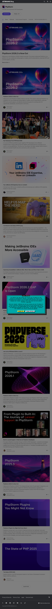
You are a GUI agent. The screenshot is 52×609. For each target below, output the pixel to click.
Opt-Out (35, 308)
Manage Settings (30, 311)
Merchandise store (44, 603)
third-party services (16, 307)
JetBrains (12, 606)
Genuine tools (29, 597)
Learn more (28, 302)
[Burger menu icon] (50, 1)
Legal (22, 597)
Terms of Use (33, 306)
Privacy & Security (6, 597)
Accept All (20, 311)
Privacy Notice (23, 306)
